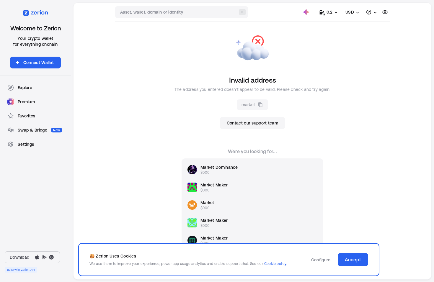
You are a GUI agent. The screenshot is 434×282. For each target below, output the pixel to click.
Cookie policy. (275, 263)
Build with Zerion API (21, 269)
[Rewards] (306, 12)
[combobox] (182, 12)
